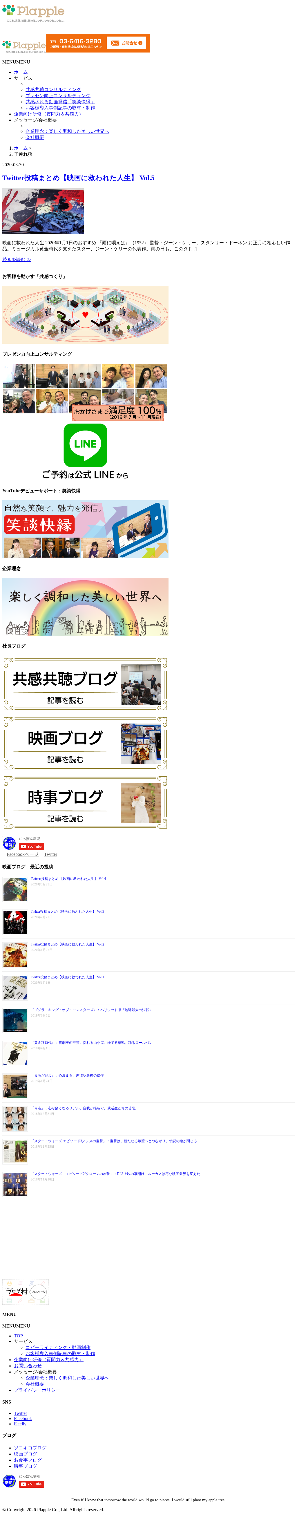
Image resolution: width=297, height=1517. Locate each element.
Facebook (23, 1418)
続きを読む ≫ (16, 259)
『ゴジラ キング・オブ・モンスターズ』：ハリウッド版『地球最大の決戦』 (92, 1010)
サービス (23, 78)
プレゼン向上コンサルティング (58, 95)
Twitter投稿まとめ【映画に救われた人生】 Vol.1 (67, 977)
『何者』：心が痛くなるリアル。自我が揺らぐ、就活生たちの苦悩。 (85, 1108)
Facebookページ (23, 854)
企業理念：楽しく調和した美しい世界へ (67, 131)
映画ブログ (25, 1453)
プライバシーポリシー (37, 1390)
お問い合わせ (28, 1365)
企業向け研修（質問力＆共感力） (49, 113)
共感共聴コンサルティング (53, 89)
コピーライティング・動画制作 (58, 1347)
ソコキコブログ (30, 1447)
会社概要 (35, 137)
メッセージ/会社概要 (35, 119)
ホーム (21, 72)
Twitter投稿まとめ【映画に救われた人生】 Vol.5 (78, 178)
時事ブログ (25, 1466)
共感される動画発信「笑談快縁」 (60, 101)
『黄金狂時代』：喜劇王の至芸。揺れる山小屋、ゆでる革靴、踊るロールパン (92, 1043)
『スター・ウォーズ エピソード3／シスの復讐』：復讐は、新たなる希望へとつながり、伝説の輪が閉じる (114, 1141)
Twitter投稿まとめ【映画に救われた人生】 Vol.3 (67, 912)
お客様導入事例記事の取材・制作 (60, 107)
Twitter (50, 854)
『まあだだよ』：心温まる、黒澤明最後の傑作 (67, 1075)
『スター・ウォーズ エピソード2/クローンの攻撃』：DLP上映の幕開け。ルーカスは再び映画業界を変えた (115, 1174)
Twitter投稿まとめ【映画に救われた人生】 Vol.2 (67, 944)
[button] (16, 61)
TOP (18, 1335)
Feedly (20, 1423)
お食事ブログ (28, 1460)
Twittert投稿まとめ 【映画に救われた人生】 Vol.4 (68, 879)
